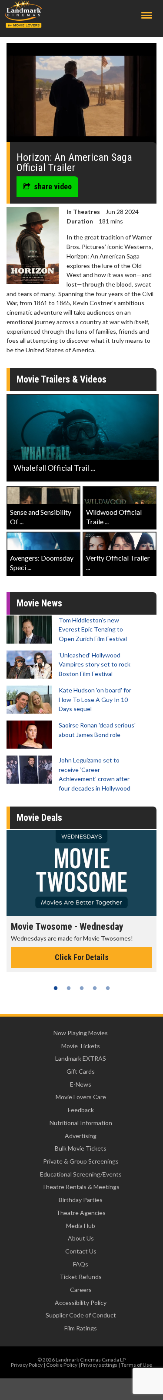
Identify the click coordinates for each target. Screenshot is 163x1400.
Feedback (81, 1109)
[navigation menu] (146, 15)
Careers (81, 1289)
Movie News (39, 603)
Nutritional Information (81, 1122)
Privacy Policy (27, 1365)
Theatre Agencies (81, 1212)
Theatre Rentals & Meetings (81, 1186)
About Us (81, 1238)
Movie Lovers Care (81, 1096)
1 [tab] (55, 988)
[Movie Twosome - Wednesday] (81, 873)
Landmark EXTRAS (80, 1058)
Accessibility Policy (80, 1302)
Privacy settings (99, 1365)
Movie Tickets (80, 1045)
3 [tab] (81, 988)
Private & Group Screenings (81, 1161)
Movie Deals (39, 817)
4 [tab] (94, 988)
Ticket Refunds (81, 1276)
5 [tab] (107, 988)
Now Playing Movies (80, 1032)
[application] (81, 96)
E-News (80, 1084)
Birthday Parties (81, 1199)
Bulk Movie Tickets (80, 1148)
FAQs (80, 1264)
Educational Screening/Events (81, 1174)
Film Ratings (80, 1328)
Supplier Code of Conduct (81, 1315)
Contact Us (80, 1251)
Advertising (80, 1135)
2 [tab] (68, 988)
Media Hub (80, 1225)
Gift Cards (81, 1071)
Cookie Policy (61, 1365)
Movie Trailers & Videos (61, 379)
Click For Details (82, 957)
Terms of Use (136, 1365)
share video (53, 186)
